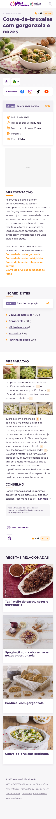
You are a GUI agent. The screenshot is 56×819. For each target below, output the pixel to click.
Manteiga (15, 333)
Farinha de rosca (19, 339)
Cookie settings (13, 793)
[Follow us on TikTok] (39, 91)
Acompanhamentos (12, 13)
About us (30, 784)
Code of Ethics (40, 793)
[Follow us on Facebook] (22, 91)
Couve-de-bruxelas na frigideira (24, 258)
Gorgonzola (16, 321)
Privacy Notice (12, 789)
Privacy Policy (27, 789)
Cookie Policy (42, 789)
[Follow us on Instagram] (31, 91)
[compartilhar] (6, 82)
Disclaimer (27, 793)
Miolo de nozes (18, 327)
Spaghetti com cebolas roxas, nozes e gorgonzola (27, 654)
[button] (41, 499)
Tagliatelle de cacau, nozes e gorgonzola (26, 603)
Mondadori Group (14, 798)
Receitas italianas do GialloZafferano (26, 3)
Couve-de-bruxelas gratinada (23, 254)
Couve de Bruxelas (20, 314)
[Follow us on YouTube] (47, 91)
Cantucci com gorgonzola (24, 703)
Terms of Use (42, 784)
